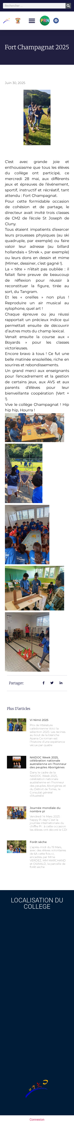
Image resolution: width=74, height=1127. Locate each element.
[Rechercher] (68, 6)
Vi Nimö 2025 (39, 720)
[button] (32, 20)
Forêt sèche (38, 842)
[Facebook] (56, 20)
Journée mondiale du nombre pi (45, 809)
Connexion (37, 1119)
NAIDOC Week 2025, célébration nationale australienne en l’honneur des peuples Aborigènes (48, 762)
